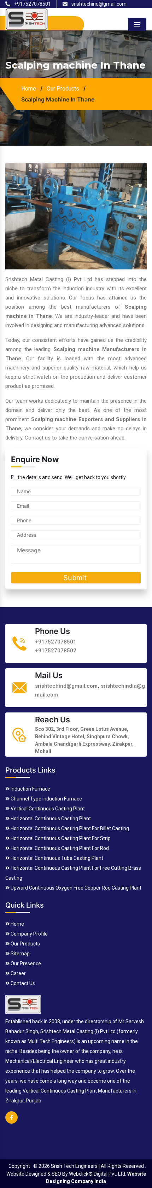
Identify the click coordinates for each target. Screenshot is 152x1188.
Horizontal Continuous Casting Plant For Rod (59, 848)
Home (28, 88)
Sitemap (20, 953)
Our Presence (25, 963)
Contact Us (22, 983)
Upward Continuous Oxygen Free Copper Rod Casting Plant (75, 888)
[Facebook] (11, 1122)
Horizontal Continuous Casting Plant (50, 818)
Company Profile (29, 934)
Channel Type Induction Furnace (46, 799)
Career (18, 973)
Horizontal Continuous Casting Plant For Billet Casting (69, 828)
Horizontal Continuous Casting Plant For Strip (60, 838)
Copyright (19, 1166)
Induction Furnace (30, 789)
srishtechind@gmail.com (98, 4)
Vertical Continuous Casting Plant (47, 808)
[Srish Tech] (23, 1003)
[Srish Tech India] (26, 18)
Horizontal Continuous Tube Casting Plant (56, 858)
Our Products (63, 88)
